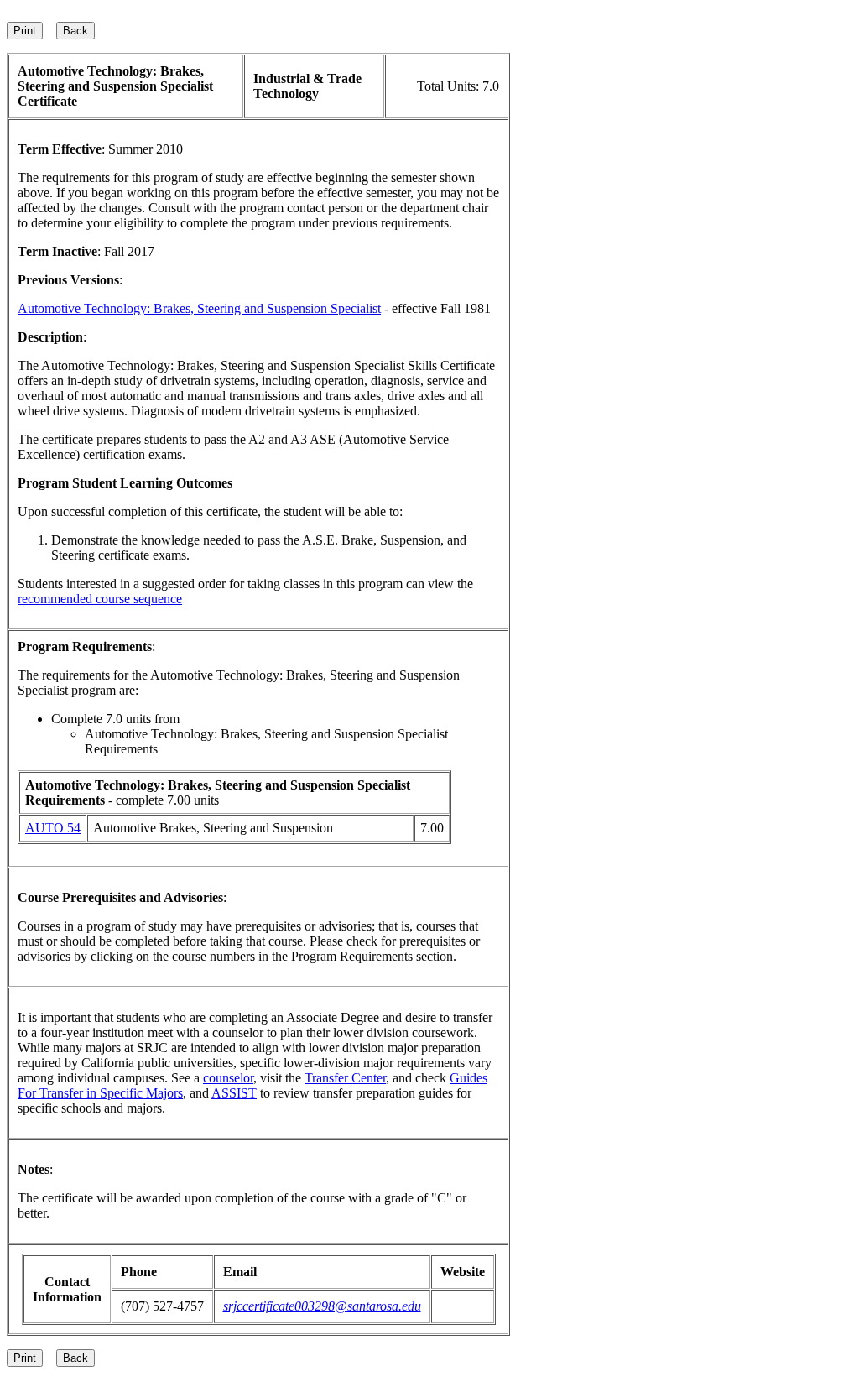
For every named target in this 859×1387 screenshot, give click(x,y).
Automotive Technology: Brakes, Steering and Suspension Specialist (199, 308)
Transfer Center (345, 1078)
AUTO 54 (53, 828)
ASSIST (234, 1093)
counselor (228, 1078)
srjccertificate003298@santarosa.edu (322, 1306)
